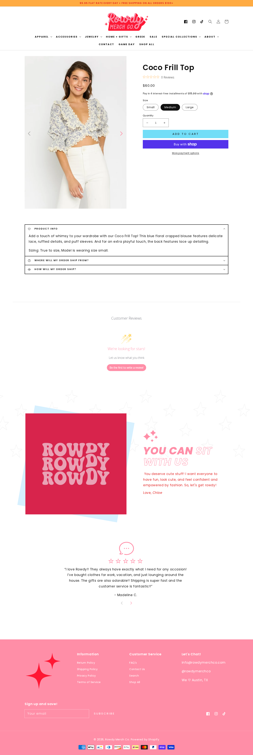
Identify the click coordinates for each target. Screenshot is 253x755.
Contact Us (137, 669)
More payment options (185, 153)
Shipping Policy (87, 669)
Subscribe (104, 713)
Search (134, 676)
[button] (210, 22)
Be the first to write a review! (126, 367)
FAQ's (133, 663)
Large (190, 107)
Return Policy (86, 663)
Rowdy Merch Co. (118, 739)
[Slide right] (121, 133)
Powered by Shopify (145, 739)
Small (151, 107)
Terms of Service (89, 682)
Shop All (134, 682)
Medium (170, 107)
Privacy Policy (86, 676)
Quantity (148, 115)
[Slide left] (29, 133)
